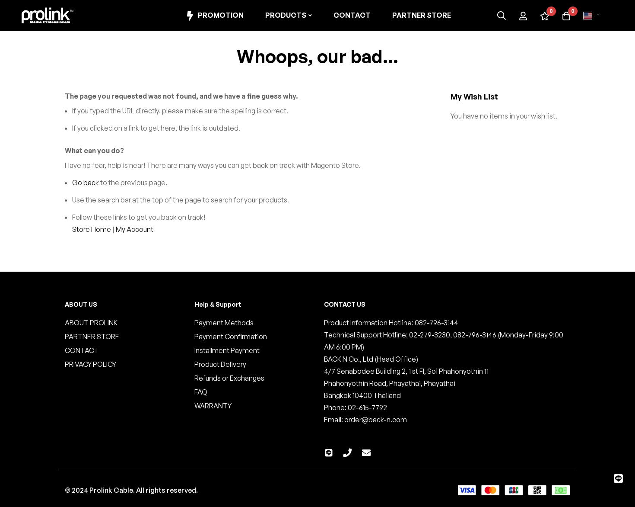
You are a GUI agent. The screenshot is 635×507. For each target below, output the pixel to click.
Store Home (91, 229)
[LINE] (618, 478)
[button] (593, 16)
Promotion (221, 15)
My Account (134, 229)
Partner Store (421, 15)
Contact (352, 15)
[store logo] (47, 15)
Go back (85, 182)
